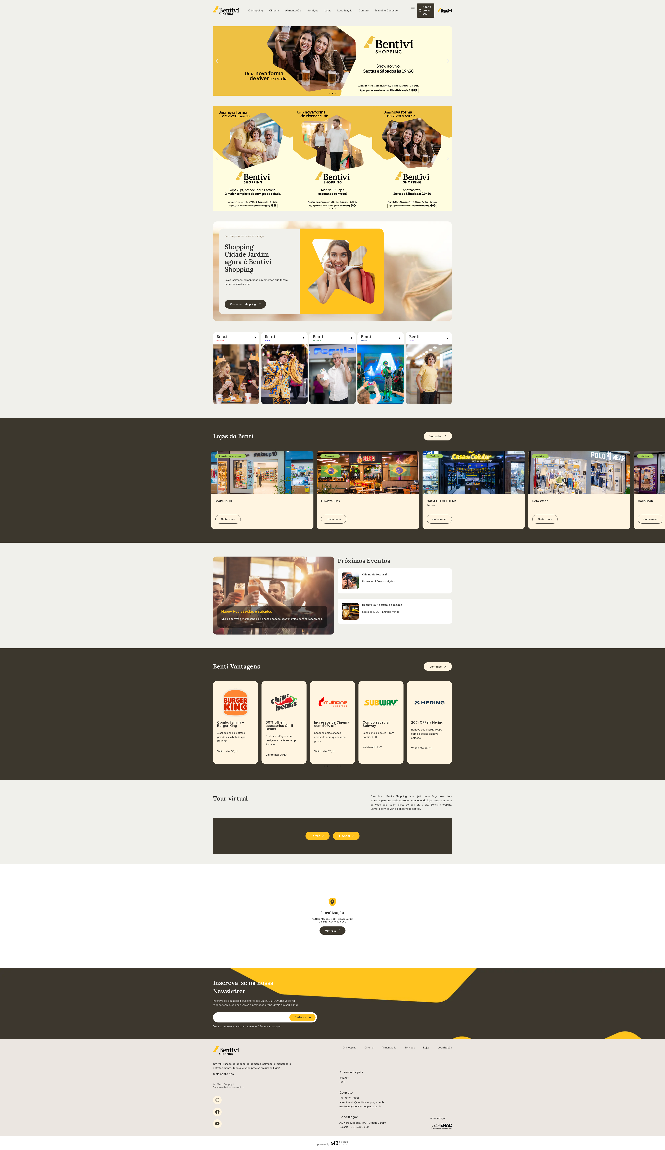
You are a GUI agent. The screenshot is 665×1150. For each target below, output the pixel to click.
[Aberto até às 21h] (420, 10)
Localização (344, 10)
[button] (217, 61)
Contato (364, 10)
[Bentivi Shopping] (226, 10)
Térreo (431, 505)
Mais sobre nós (223, 1074)
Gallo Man (645, 501)
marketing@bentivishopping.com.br (360, 1106)
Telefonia (434, 456)
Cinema (274, 10)
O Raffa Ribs (330, 501)
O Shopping (255, 10)
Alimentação (293, 10)
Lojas (328, 10)
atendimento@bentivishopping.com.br (362, 1102)
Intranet (343, 1077)
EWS (342, 1082)
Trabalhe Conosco (386, 10)
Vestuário (540, 456)
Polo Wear (540, 501)
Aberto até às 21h (427, 10)
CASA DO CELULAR (441, 501)
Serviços (312, 10)
